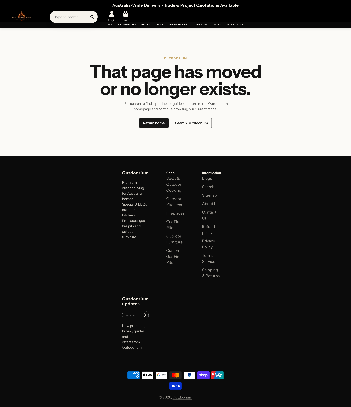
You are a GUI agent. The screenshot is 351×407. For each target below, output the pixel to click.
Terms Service (208, 258)
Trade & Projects (235, 25)
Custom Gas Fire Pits (173, 256)
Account (112, 16)
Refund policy (208, 229)
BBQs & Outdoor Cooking (173, 184)
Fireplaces (175, 213)
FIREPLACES (145, 25)
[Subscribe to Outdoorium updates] (144, 315)
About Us (210, 203)
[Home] (21, 16)
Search (208, 186)
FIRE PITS (159, 25)
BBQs (110, 25)
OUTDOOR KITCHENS (127, 25)
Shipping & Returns (211, 272)
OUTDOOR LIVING (201, 25)
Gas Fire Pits (173, 224)
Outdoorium (182, 397)
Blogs (207, 178)
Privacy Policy (208, 244)
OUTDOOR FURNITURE (178, 25)
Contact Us (209, 215)
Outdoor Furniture (174, 239)
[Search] (92, 16)
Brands (217, 25)
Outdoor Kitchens (174, 201)
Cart (126, 16)
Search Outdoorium (191, 123)
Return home (154, 123)
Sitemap (209, 195)
